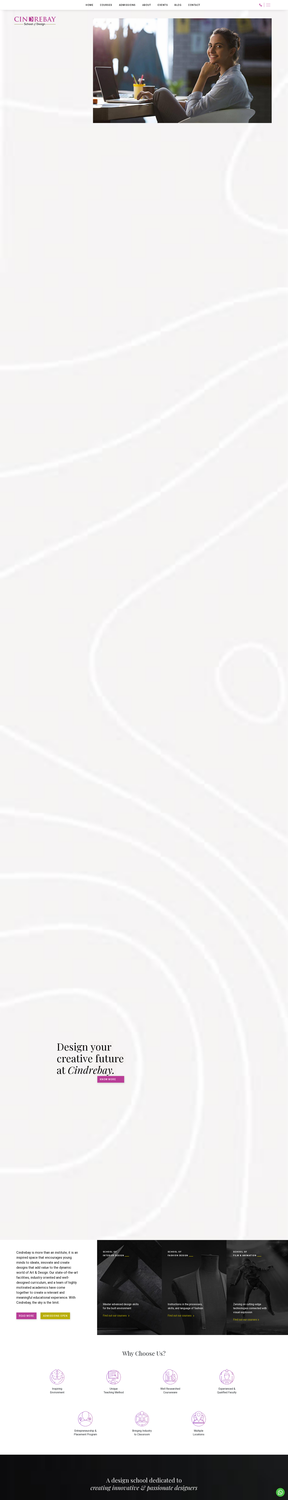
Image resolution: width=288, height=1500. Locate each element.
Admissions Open (55, 1315)
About (146, 5)
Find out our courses (115, 1315)
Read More (26, 1315)
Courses (106, 5)
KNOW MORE (108, 1079)
